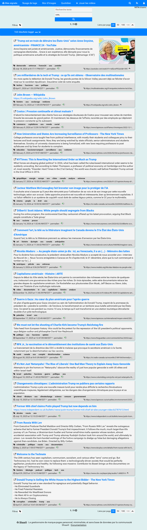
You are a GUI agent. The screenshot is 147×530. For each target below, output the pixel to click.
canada (63, 178)
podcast (39, 470)
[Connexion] (144, 3)
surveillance (51, 150)
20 (113, 25)
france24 (42, 66)
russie (40, 445)
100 (123, 25)
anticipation (59, 242)
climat (19, 396)
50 (118, 25)
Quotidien (66, 3)
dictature (28, 396)
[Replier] (129, 68)
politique (44, 85)
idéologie (29, 470)
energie (32, 178)
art (18, 242)
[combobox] (73, 14)
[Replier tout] (132, 25)
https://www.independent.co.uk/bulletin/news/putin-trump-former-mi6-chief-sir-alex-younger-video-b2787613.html (71, 409)
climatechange (46, 396)
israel (29, 315)
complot (41, 354)
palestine (20, 315)
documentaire (29, 290)
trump (41, 502)
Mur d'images (49, 3)
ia (34, 201)
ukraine (20, 413)
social (57, 124)
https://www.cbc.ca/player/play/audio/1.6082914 (105, 473)
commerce (21, 124)
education (21, 150)
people (28, 201)
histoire (20, 102)
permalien (35, 69)
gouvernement (80, 396)
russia (28, 413)
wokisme (46, 102)
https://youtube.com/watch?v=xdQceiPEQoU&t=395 (106, 69)
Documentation (78, 525)
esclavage (35, 102)
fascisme (29, 85)
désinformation (54, 354)
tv (38, 290)
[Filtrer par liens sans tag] (20, 25)
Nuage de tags (29, 3)
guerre (47, 374)
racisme (25, 220)
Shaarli (23, 522)
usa (36, 32)
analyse (71, 178)
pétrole (31, 264)
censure (67, 396)
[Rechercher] (129, 3)
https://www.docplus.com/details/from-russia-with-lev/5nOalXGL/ (112, 448)
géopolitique (21, 178)
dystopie (34, 242)
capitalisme (33, 124)
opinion (45, 335)
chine (54, 178)
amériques (21, 264)
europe (41, 178)
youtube (58, 66)
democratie (21, 66)
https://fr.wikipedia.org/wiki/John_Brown (34, 98)
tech (56, 470)
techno (19, 85)
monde (49, 124)
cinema (20, 201)
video (19, 290)
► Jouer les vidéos (85, 3)
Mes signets (10, 3)
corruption (21, 502)
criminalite (21, 445)
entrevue (32, 66)
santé (19, 354)
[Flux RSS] (137, 3)
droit (39, 201)
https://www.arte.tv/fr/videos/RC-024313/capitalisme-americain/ (112, 293)
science (66, 354)
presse (35, 220)
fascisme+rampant (35, 150)
